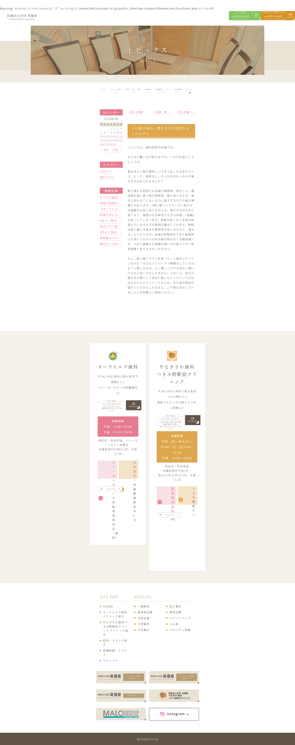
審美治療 (175, 612)
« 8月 (105, 150)
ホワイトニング (180, 618)
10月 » (116, 150)
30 (114, 144)
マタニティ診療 (180, 630)
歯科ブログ (107, 177)
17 (117, 136)
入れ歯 (174, 624)
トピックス (110, 660)
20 (104, 140)
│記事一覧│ (161, 112)
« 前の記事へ (136, 112)
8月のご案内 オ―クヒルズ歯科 (122, 232)
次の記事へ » (186, 112)
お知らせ (106, 171)
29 (111, 144)
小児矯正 (144, 630)
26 (101, 144)
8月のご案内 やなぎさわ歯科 (120, 220)
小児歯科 (144, 624)
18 (121, 136)
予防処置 (144, 618)
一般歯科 (144, 606)
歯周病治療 (145, 612)
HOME (108, 606)
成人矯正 (175, 606)
